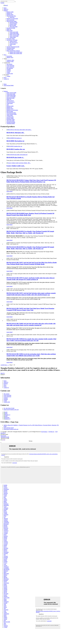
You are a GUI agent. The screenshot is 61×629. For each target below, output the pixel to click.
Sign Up (3, 373)
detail (11, 191)
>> (8, 365)
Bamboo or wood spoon (12, 18)
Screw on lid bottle (14, 36)
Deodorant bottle (13, 22)
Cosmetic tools (10, 49)
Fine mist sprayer (14, 42)
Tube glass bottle (13, 26)
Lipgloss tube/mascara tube (13, 46)
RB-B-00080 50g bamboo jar (15, 141)
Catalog (8, 76)
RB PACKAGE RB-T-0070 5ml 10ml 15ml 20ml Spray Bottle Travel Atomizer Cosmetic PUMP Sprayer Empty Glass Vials (30, 309)
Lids (11, 45)
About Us (6, 9)
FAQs (5, 77)
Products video (10, 61)
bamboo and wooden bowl (16, 52)
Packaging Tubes (11, 38)
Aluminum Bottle (11, 48)
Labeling (9, 69)
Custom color (10, 73)
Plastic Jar (9, 29)
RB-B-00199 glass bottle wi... (15, 157)
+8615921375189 (5, 437)
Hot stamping (10, 68)
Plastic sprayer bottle (14, 34)
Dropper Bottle (13, 24)
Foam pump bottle (14, 32)
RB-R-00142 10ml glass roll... (15, 132)
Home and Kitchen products (13, 50)
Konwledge (9, 56)
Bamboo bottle (10, 12)
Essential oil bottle (11, 28)
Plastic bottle (9, 30)
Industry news (10, 57)
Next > (6, 365)
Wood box (12, 17)
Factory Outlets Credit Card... (16, 166)
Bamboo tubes (10, 14)
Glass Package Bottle (12, 21)
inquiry (8, 191)
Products (6, 10)
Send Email (3, 435)
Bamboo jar (9, 13)
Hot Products (44, 431)
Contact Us (6, 78)
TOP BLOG (51, 431)
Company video (10, 60)
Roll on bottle (13, 25)
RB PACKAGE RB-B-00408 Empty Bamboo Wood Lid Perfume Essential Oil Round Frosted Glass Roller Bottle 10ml (30, 214)
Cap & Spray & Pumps (12, 40)
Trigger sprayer (13, 41)
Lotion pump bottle (14, 33)
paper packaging (10, 20)
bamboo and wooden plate (16, 53)
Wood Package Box (11, 16)
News (5, 54)
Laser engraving (10, 65)
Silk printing (9, 64)
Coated (8, 72)
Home (5, 7)
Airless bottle (13, 37)
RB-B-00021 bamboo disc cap (16, 149)
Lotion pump (13, 44)
